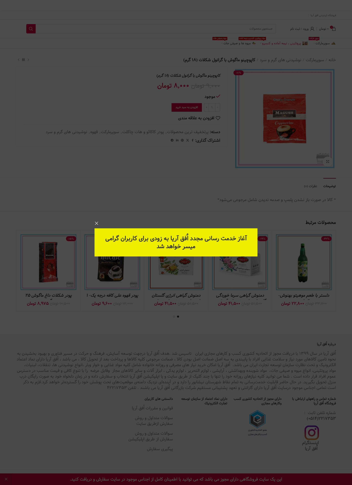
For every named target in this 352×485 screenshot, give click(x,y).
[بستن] (96, 223)
